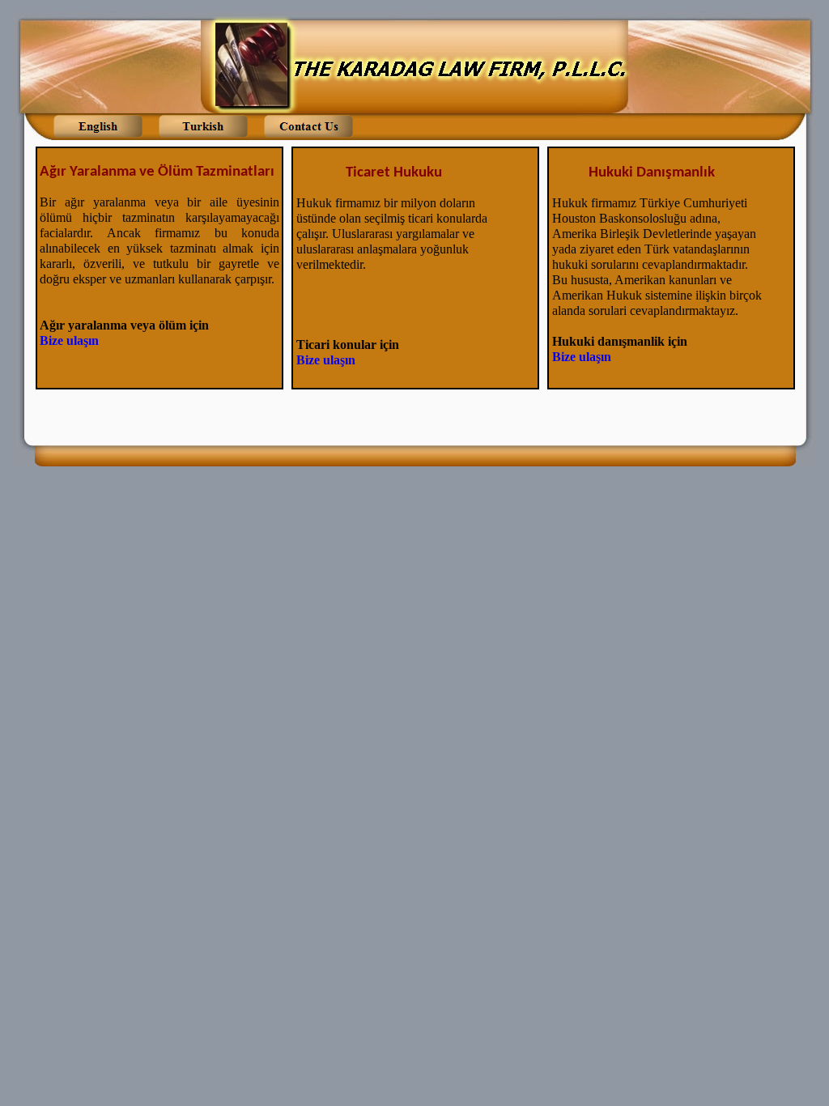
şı (87, 340)
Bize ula (61, 340)
